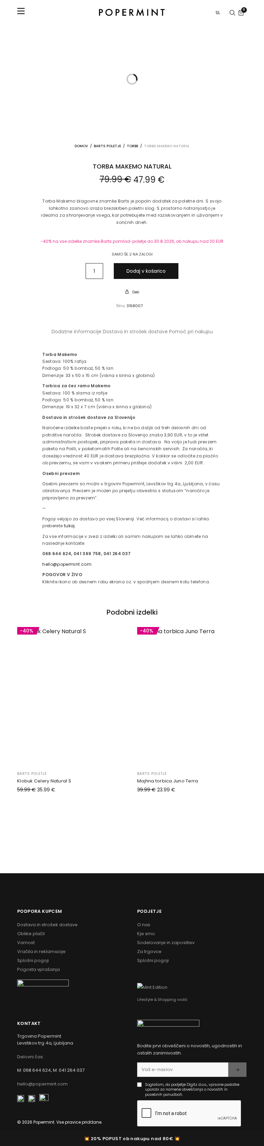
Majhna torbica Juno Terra (167, 781)
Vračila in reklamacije (41, 951)
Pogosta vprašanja (38, 969)
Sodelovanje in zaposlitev (166, 942)
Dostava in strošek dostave (135, 331)
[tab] (76, 331)
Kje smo (146, 933)
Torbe (132, 146)
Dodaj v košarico (146, 271)
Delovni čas (30, 1056)
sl (218, 12)
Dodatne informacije (76, 331)
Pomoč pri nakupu (191, 331)
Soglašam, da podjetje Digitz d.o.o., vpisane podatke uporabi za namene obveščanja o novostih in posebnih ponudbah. (192, 1089)
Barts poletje (107, 146)
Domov (81, 146)
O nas (143, 924)
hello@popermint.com (66, 564)
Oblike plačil (31, 933)
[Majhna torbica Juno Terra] (192, 695)
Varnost (26, 942)
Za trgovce (149, 951)
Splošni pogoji (33, 960)
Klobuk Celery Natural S (44, 781)
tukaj (69, 526)
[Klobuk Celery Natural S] (72, 695)
